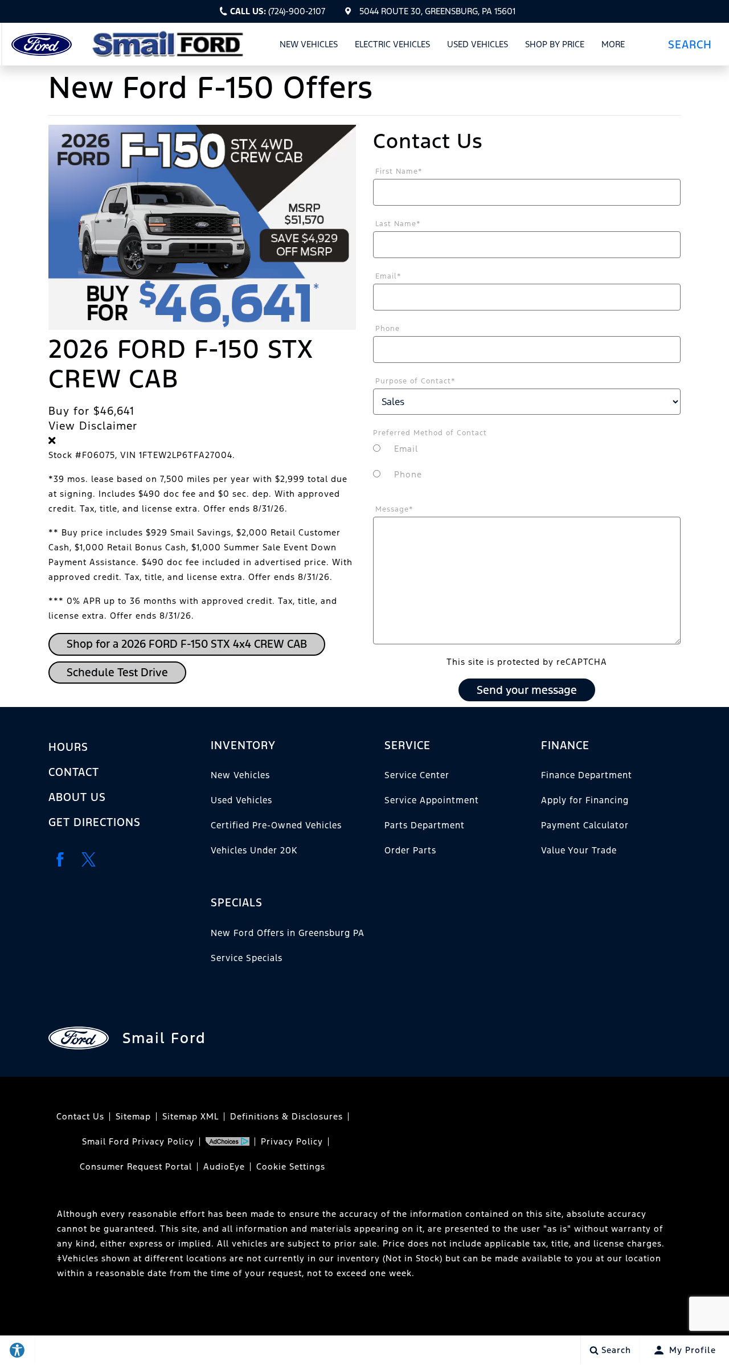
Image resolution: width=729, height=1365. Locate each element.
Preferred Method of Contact (430, 433)
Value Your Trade (579, 850)
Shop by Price (554, 44)
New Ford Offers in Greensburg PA (287, 932)
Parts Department (424, 825)
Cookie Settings (290, 1166)
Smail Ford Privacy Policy (138, 1141)
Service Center (416, 775)
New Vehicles (309, 44)
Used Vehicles (477, 44)
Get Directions (94, 822)
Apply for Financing (585, 800)
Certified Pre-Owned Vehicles (276, 825)
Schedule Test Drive (117, 672)
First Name (399, 171)
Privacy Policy (292, 1141)
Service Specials (246, 958)
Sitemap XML (190, 1116)
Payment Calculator (585, 825)
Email (388, 276)
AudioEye (224, 1166)
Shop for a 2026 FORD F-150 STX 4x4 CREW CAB (187, 644)
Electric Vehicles (392, 44)
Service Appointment (431, 800)
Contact (73, 772)
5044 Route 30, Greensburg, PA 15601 (437, 11)
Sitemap (133, 1116)
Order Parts (410, 850)
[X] (88, 859)
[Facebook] (59, 859)
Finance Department (586, 775)
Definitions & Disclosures (286, 1116)
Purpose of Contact (415, 381)
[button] (694, 44)
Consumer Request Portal (136, 1166)
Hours (68, 747)
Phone (387, 328)
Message (394, 509)
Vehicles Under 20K (254, 850)
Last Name (398, 223)
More (613, 46)
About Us (77, 797)
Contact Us (80, 1116)
